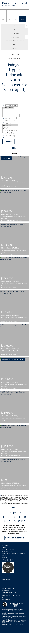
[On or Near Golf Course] (10, 131)
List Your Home (14, 33)
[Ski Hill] (10, 129)
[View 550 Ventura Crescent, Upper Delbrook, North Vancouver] (14, 239)
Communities (7, 551)
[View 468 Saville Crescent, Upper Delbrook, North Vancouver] (14, 407)
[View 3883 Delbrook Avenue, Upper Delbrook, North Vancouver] (14, 306)
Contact (14, 48)
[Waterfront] (10, 127)
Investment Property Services (14, 41)
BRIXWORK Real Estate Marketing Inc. (10, 624)
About (15, 29)
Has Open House (9, 133)
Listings (5, 546)
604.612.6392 (22, 19)
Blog (14, 44)
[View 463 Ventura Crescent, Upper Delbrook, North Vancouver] (14, 474)
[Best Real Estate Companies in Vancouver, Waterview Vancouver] (14, 567)
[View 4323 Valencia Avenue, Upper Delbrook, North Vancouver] (14, 205)
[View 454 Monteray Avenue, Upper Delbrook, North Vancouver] (14, 441)
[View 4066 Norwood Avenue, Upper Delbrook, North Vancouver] (14, 273)
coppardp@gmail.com (14, 58)
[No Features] (10, 125)
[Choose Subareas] (8, 107)
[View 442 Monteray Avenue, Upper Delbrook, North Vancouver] (14, 340)
